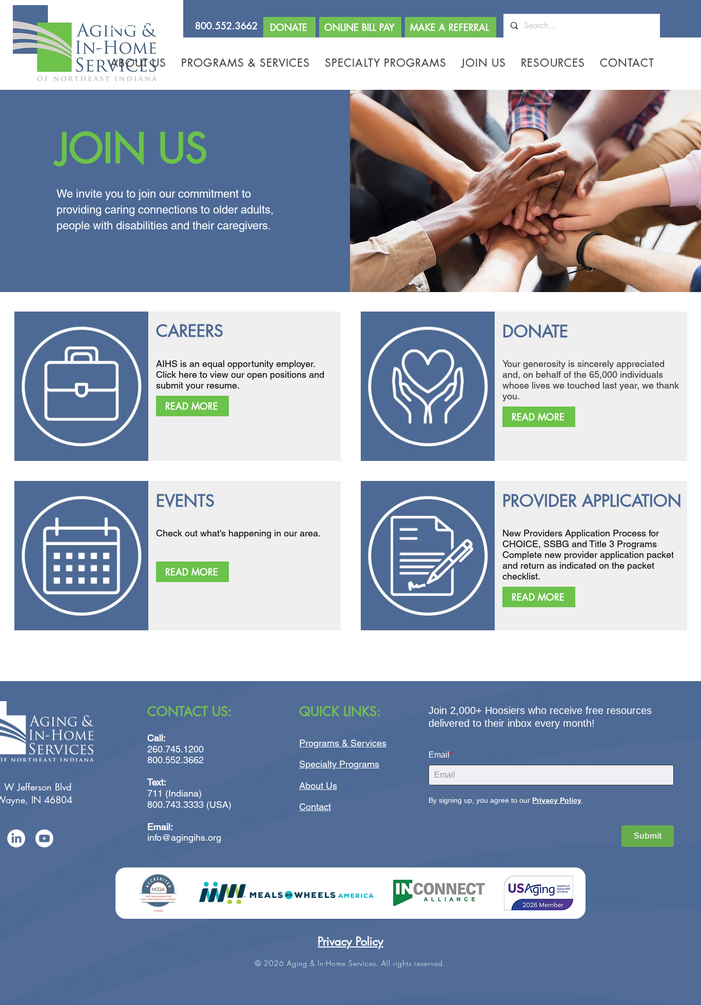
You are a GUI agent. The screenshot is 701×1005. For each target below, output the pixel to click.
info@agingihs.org (184, 837)
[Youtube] (44, 838)
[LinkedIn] (16, 838)
